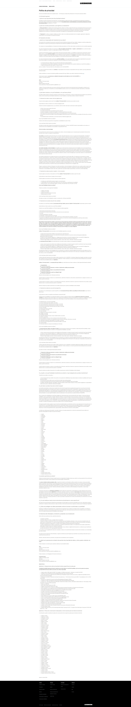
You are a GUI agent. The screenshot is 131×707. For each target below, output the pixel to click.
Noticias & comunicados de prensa (65, 685)
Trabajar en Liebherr (42, 684)
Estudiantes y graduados (42, 694)
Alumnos (40, 691)
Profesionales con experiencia (43, 696)
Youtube (73, 691)
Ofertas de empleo (42, 689)
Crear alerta (51, 6)
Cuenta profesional (43, 6)
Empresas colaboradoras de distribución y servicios (54, 692)
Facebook (73, 684)
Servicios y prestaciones (53, 689)
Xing (72, 689)
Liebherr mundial (52, 684)
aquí (83, 73)
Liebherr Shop (52, 696)
